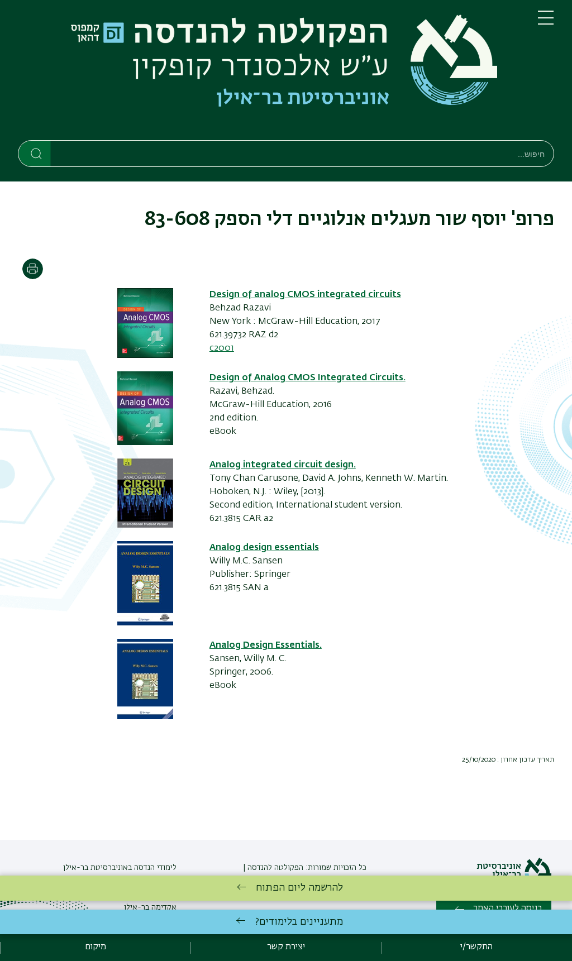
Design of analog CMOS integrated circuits (305, 294)
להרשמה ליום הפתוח (299, 888)
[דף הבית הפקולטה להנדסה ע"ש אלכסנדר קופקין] (269, 72)
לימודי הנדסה (154, 868)
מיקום (95, 947)
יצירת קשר (286, 947)
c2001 (221, 348)
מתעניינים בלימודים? (299, 922)
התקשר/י (476, 947)
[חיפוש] (34, 153)
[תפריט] (546, 22)
